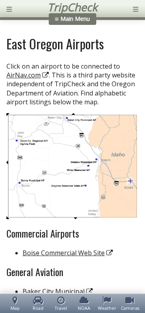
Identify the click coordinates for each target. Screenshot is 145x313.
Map (15, 308)
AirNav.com (23, 75)
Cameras (130, 308)
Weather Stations (107, 308)
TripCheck (72, 7)
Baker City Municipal (54, 291)
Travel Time (61, 308)
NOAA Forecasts (84, 308)
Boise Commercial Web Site (64, 252)
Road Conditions (38, 308)
